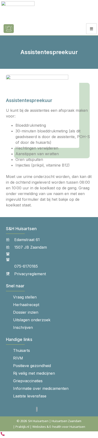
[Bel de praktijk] (2, 435)
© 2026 (22, 421)
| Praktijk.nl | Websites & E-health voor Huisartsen (49, 426)
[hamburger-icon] (91, 28)
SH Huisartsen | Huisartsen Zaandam (54, 421)
